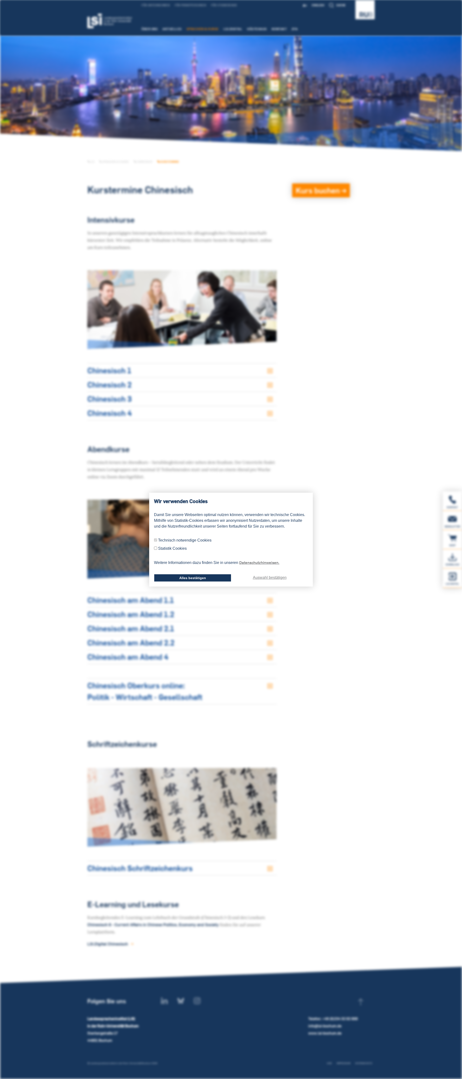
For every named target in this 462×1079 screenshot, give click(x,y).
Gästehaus (257, 29)
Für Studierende (224, 5)
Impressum (343, 1063)
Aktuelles (172, 29)
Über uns (149, 29)
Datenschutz (363, 1063)
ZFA (295, 29)
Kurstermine (169, 161)
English (318, 5)
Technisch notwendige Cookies (185, 540)
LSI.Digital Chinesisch (107, 943)
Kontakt (279, 29)
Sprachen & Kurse (202, 29)
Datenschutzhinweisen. (259, 562)
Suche (341, 5)
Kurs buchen (318, 190)
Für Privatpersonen (190, 5)
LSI (92, 161)
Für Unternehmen (155, 5)
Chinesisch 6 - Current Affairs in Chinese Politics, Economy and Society (153, 924)
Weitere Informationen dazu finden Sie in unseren (216, 562)
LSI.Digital (233, 29)
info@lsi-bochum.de (324, 1026)
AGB (329, 1063)
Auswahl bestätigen (270, 577)
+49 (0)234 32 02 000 (340, 1018)
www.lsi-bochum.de (324, 1033)
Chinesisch (144, 161)
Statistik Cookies (172, 548)
